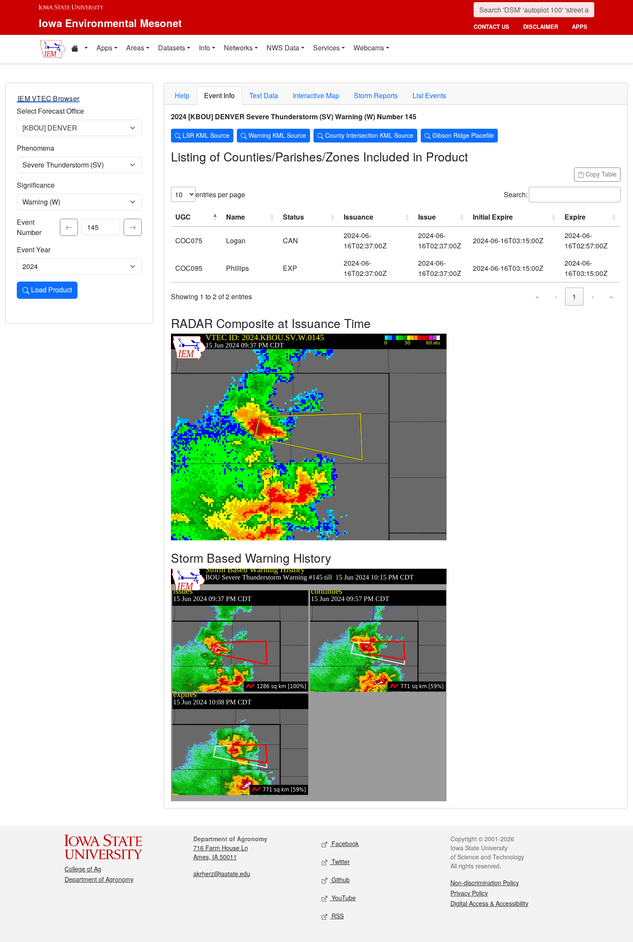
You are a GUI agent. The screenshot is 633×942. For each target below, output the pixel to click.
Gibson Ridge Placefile (462, 135)
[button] (79, 49)
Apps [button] (104, 48)
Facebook (344, 843)
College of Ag (83, 869)
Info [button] (204, 48)
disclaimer (540, 26)
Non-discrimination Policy (484, 882)
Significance (36, 185)
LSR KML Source (205, 135)
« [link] (537, 296)
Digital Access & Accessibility (489, 903)
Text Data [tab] (263, 95)
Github (340, 879)
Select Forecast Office (50, 111)
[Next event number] (133, 227)
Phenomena (35, 148)
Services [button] (326, 48)
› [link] (593, 296)
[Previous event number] (69, 227)
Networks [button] (238, 48)
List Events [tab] (429, 95)
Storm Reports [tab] (376, 95)
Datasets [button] (171, 48)
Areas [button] (135, 48)
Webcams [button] (369, 48)
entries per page (220, 194)
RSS (337, 915)
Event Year (33, 249)
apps (579, 26)
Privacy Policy (469, 893)
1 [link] (574, 296)
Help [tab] (182, 95)
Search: (516, 194)
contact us (491, 26)
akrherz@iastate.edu (221, 873)
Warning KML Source (276, 135)
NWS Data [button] (283, 48)
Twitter (340, 861)
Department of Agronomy (99, 879)
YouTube (343, 897)
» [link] (611, 296)
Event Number (29, 227)
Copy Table (600, 174)
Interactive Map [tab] (316, 95)
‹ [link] (556, 296)
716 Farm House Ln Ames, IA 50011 (220, 852)
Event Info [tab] (219, 95)
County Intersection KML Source (368, 135)
